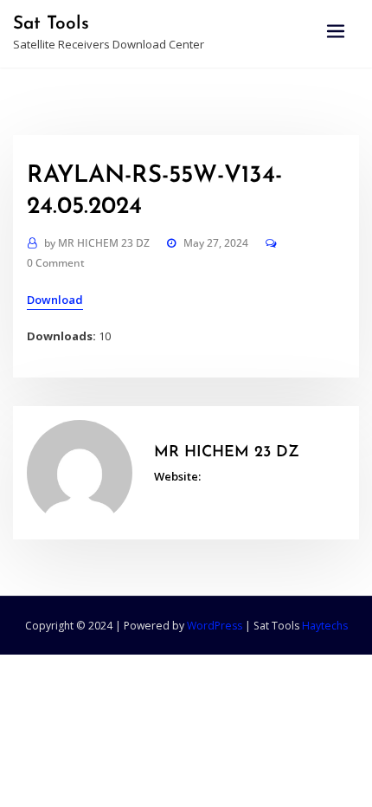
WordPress (214, 625)
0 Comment (56, 262)
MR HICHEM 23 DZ (97, 243)
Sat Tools (51, 24)
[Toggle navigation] (335, 31)
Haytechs (325, 625)
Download (55, 299)
